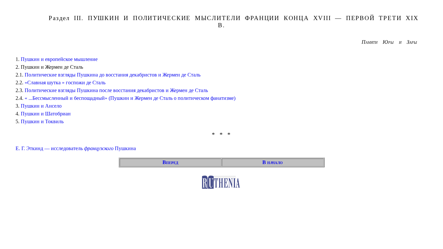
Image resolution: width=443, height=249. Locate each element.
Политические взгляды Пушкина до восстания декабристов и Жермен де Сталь (112, 74)
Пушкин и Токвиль (42, 121)
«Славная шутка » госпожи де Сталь (65, 82)
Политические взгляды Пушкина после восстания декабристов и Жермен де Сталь (116, 90)
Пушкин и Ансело (41, 106)
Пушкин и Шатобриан (46, 113)
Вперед (170, 162)
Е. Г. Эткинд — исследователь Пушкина (76, 148)
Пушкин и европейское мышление (59, 59)
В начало (272, 162)
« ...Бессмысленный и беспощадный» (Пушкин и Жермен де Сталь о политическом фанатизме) (130, 98)
